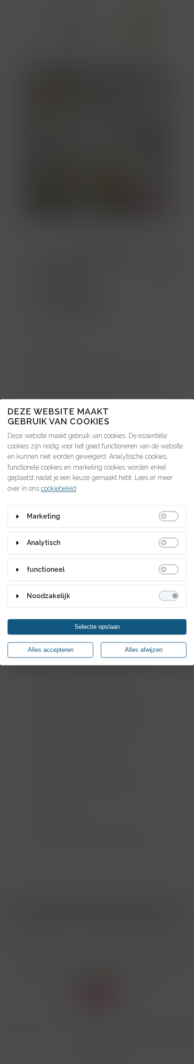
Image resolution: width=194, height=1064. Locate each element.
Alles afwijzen (143, 649)
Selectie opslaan (97, 626)
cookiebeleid (58, 488)
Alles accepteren (50, 649)
